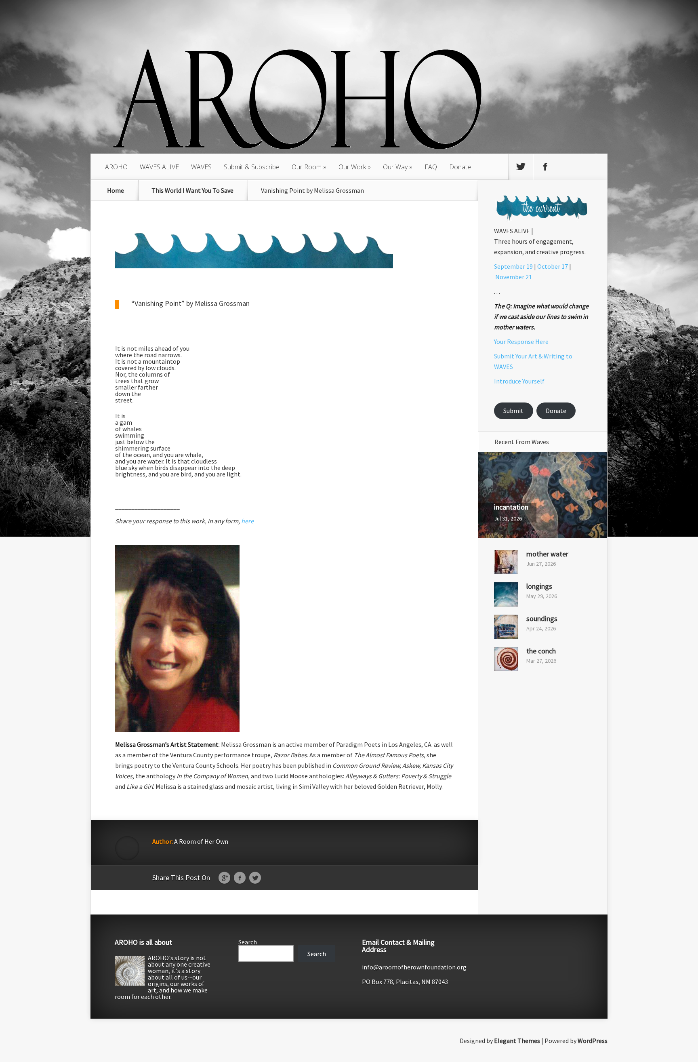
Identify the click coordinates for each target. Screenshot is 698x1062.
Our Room (307, 166)
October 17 (552, 266)
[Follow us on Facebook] (545, 167)
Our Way (395, 166)
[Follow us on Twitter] (521, 167)
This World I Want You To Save (192, 190)
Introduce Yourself (519, 381)
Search (247, 942)
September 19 (513, 266)
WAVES (201, 166)
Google (224, 878)
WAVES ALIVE (159, 166)
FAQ (431, 166)
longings (539, 586)
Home (115, 190)
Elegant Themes (517, 1041)
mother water (547, 553)
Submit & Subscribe (252, 166)
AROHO (116, 166)
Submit (513, 411)
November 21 (513, 277)
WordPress (593, 1041)
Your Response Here (521, 341)
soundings (541, 618)
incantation (511, 507)
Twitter (255, 878)
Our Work (352, 166)
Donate (460, 166)
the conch (541, 650)
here (247, 521)
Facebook (239, 878)
